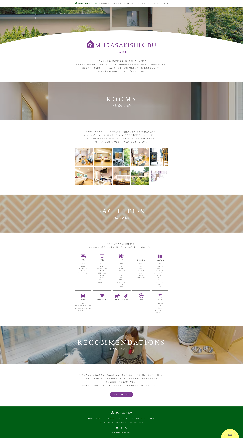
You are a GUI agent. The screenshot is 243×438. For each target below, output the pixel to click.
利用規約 (99, 418)
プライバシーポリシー (139, 418)
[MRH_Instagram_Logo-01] (164, 3)
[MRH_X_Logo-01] (167, 3)
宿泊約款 (90, 418)
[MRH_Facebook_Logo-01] (161, 3)
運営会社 (152, 418)
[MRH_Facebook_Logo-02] (117, 428)
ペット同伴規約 (110, 418)
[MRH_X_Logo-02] (126, 428)
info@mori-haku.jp (136, 422)
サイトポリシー (124, 418)
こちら (134, 247)
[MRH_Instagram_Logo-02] (121, 428)
